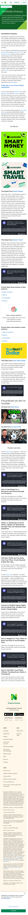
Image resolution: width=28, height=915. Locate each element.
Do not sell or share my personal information (12, 785)
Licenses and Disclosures (9, 812)
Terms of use (6, 770)
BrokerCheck (6, 861)
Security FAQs (19, 734)
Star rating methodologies (7, 750)
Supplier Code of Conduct (10, 773)
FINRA (9, 854)
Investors (5, 762)
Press (4, 756)
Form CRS (19, 856)
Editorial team (7, 753)
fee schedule (15, 860)
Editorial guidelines (8, 746)
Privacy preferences (8, 781)
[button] (14, 416)
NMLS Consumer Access (8, 809)
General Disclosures (7, 860)
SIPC (13, 854)
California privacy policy (9, 779)
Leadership (6, 733)
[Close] (25, 893)
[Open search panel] (10, 2)
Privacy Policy (14, 857)
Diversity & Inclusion (6, 742)
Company (5, 730)
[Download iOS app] (8, 714)
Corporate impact (8, 739)
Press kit (5, 759)
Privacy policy (7, 776)
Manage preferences (13, 906)
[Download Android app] (19, 714)
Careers (5, 736)
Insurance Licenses (7, 825)
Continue (13, 910)
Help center (20, 730)
